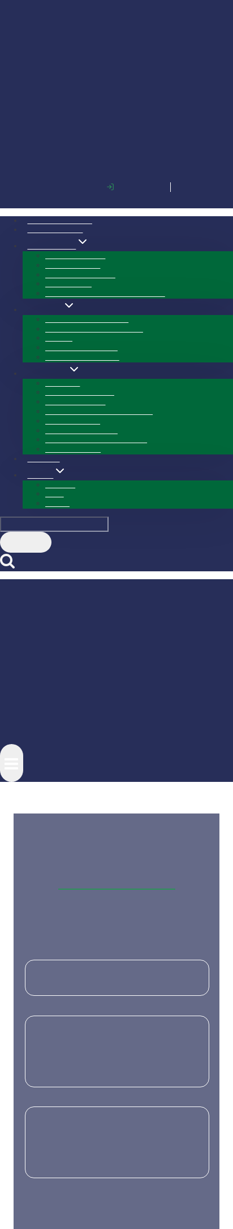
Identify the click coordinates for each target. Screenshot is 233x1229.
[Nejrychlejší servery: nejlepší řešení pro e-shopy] (117, 701)
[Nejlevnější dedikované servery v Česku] (117, 883)
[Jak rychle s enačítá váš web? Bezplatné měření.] (117, 792)
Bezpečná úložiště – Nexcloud (94, 182)
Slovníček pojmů (73, 303)
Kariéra (57, 357)
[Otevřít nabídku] (11, 470)
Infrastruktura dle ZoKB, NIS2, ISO (105, 147)
